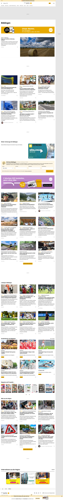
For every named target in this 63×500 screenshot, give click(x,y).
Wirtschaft (21, 5)
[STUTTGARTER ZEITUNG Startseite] (28, 3)
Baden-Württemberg (12, 5)
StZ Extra (31, 5)
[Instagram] (34, 493)
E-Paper (4, 3)
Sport (25, 5)
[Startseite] (2, 489)
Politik (18, 5)
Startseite (2, 5)
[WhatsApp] (36, 493)
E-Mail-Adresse (44, 166)
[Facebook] (40, 493)
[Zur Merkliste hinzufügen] (17, 47)
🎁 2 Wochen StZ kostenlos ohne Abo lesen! (28, 0)
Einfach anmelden (50, 171)
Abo (49, 3)
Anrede (3, 166)
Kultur (28, 5)
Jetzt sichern (38, 498)
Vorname (16, 166)
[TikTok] (38, 493)
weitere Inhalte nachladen (28, 263)
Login (54, 3)
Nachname (30, 166)
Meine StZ (6, 5)
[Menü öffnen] (1, 3)
